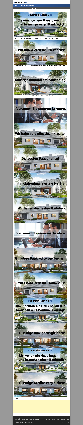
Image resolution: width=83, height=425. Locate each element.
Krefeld (53, 419)
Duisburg (37, 419)
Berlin (15, 418)
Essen (19, 419)
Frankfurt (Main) (28, 418)
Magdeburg (67, 418)
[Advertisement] (41, 406)
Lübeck (58, 419)
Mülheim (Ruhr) (61, 422)
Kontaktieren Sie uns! (18, 398)
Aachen (55, 418)
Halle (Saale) (61, 418)
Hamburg (18, 418)
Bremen (24, 419)
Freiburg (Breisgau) (47, 419)
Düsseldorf (36, 418)
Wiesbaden (16, 422)
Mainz (68, 419)
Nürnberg (34, 419)
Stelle (62, 67)
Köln (24, 418)
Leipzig (21, 419)
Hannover (30, 419)
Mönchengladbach (21, 422)
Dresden (27, 419)
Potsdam (67, 422)
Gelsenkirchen (27, 422)
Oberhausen (63, 419)
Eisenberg (52, 67)
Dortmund (15, 419)
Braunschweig (32, 422)
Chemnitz (48, 418)
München (21, 418)
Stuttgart (32, 418)
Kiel (52, 418)
